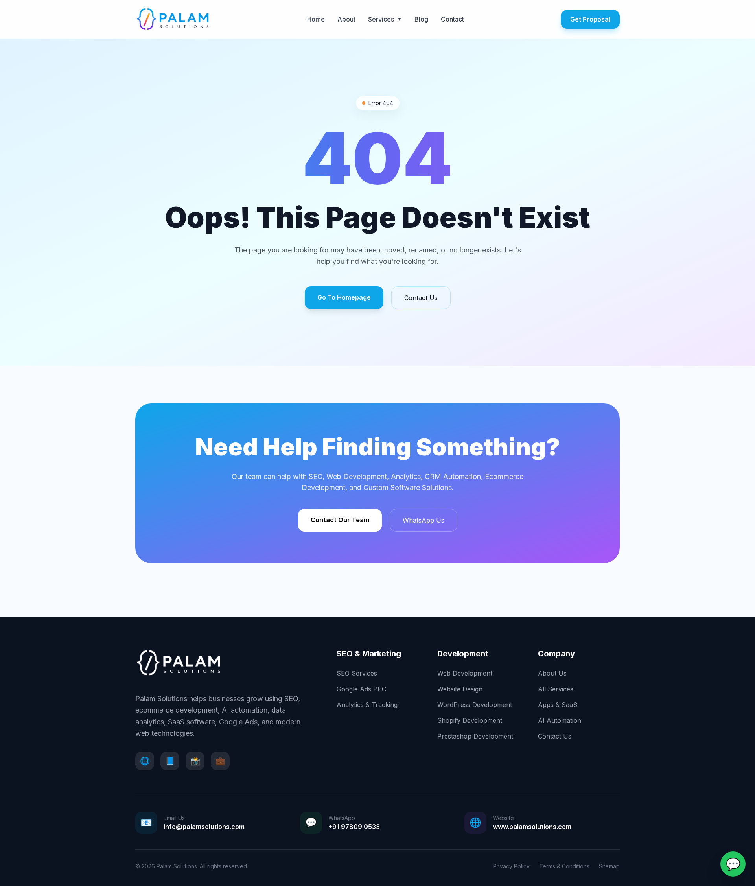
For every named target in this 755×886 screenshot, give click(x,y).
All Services (555, 689)
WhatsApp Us (423, 520)
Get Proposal (590, 19)
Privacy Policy (511, 866)
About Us (552, 673)
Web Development (464, 673)
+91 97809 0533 (354, 827)
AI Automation (559, 720)
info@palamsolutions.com (204, 827)
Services (385, 19)
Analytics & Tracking (367, 705)
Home (316, 19)
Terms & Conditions (564, 866)
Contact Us (421, 298)
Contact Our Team (340, 520)
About (346, 19)
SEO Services (357, 673)
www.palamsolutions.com (532, 827)
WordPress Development (474, 705)
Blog (421, 19)
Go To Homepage (344, 297)
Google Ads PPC (361, 689)
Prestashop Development (475, 736)
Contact (452, 19)
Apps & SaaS (557, 705)
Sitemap (609, 866)
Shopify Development (469, 720)
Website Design (459, 689)
